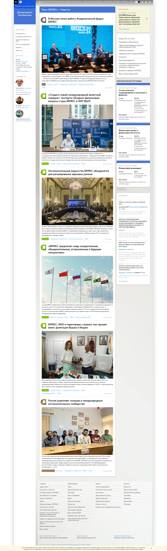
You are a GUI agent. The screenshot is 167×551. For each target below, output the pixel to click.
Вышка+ (70, 498)
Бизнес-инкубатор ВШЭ (74, 513)
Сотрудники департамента (23, 36)
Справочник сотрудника (126, 50)
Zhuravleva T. (122, 272)
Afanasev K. (130, 272)
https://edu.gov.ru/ (82, 536)
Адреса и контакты (56, 544)
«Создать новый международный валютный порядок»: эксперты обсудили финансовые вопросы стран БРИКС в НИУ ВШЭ (74, 98)
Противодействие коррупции (48, 510)
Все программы (121, 189)
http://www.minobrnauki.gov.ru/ (48, 536)
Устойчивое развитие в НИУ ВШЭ (49, 492)
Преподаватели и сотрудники (48, 495)
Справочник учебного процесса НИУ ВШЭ (132, 54)
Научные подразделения (103, 487)
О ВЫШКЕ (43, 484)
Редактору (148, 545)
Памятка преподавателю (126, 60)
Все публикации (123, 281)
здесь (112, 547)
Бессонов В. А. (135, 207)
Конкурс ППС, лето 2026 (126, 39)
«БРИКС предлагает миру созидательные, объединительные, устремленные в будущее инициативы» (74, 249)
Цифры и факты (44, 487)
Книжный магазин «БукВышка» (132, 492)
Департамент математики (24, 14)
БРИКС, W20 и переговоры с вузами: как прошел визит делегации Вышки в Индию (77, 325)
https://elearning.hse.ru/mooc (122, 536)
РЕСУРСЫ (127, 484)
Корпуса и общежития (46, 498)
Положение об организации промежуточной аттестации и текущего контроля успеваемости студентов (132, 65)
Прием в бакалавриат (74, 495)
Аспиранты (19, 47)
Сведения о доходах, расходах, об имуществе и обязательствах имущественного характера (49, 514)
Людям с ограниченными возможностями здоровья (51, 522)
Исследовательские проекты (104, 489)
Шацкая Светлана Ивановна (23, 121)
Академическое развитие (103, 501)
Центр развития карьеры (75, 510)
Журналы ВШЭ (128, 501)
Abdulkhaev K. (123, 249)
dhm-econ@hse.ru (24, 71)
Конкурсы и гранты (101, 504)
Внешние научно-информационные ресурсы (108, 507)
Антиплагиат (123, 57)
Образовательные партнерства (77, 516)
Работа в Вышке (44, 529)
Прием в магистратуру (74, 501)
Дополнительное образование (76, 507)
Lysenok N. (122, 230)
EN (138, 1)
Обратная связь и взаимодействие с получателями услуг (78, 519)
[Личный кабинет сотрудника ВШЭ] (146, 2)
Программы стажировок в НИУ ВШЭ (130, 70)
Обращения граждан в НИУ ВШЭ (49, 504)
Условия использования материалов (70, 544)
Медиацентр (127, 498)
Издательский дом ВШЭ (130, 489)
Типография (127, 495)
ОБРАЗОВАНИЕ (72, 484)
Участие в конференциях (23, 44)
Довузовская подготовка (75, 489)
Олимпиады (71, 492)
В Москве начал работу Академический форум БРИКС (76, 20)
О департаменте (20, 33)
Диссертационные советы (103, 495)
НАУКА (98, 484)
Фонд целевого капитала (47, 507)
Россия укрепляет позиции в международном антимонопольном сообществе (75, 402)
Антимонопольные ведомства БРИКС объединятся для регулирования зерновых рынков (78, 172)
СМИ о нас (19, 50)
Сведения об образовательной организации (52, 519)
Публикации (123, 195)
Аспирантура (71, 504)
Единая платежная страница (47, 526)
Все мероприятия (124, 29)
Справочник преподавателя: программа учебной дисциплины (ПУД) (131, 46)
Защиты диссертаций (102, 498)
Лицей (69, 487)
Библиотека (127, 487)
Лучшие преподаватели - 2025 (23, 40)
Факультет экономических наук (24, 6)
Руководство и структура (47, 489)
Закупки (42, 501)
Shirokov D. (131, 249)
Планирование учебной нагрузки (129, 42)
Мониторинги (100, 492)
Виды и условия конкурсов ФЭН (128, 74)
